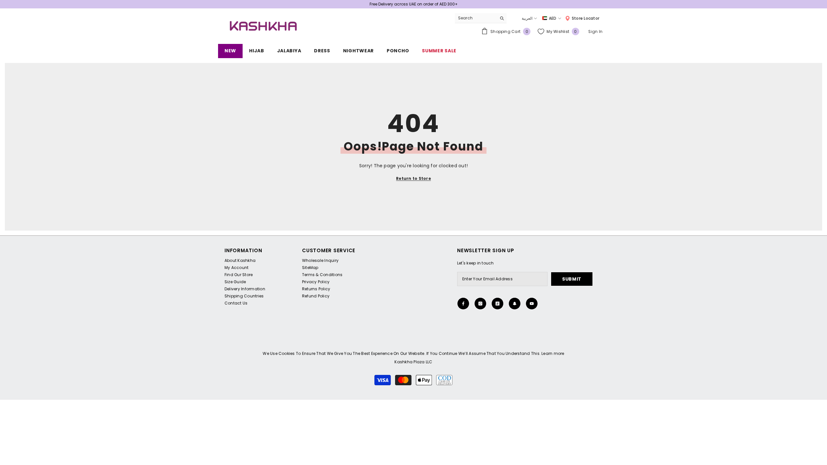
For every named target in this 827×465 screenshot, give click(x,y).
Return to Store (413, 178)
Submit (571, 279)
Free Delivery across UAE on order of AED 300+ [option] (414, 4)
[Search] (481, 18)
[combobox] (476, 18)
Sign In (595, 31)
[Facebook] (463, 303)
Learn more (552, 353)
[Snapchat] (514, 303)
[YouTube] (532, 303)
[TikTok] (497, 303)
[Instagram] (480, 303)
